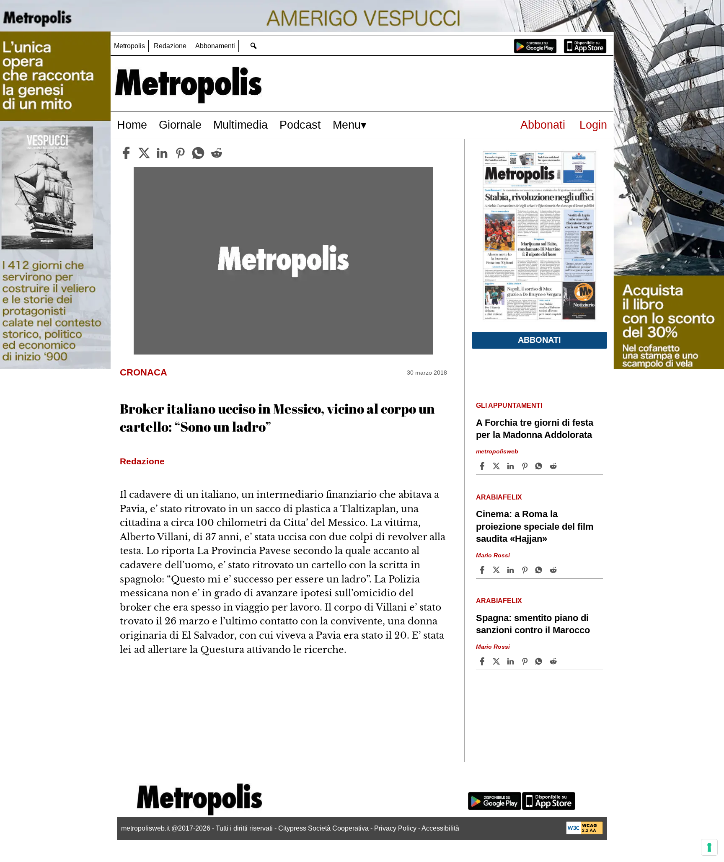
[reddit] (216, 153)
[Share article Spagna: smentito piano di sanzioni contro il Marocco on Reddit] (554, 661)
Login (593, 124)
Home (132, 124)
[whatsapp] (198, 153)
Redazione (170, 45)
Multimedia (240, 124)
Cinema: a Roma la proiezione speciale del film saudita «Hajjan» (535, 526)
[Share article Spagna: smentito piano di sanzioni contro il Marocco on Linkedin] (512, 661)
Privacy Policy (395, 828)
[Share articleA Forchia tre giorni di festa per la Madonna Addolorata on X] (497, 466)
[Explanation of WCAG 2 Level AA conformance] (584, 832)
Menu (347, 124)
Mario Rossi (493, 555)
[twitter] (144, 153)
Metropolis (129, 45)
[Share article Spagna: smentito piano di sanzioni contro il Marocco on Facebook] (483, 661)
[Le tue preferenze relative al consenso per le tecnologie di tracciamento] (709, 847)
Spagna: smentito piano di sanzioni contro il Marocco (533, 624)
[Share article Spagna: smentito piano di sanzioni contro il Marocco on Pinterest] (526, 661)
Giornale (180, 124)
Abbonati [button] (539, 339)
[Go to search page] (253, 45)
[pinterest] (180, 153)
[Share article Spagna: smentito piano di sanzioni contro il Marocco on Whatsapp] (540, 661)
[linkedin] (162, 153)
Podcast (300, 124)
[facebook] (126, 153)
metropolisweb (497, 451)
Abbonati (542, 124)
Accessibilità (440, 828)
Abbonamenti (215, 45)
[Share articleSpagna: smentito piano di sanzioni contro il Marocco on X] (497, 661)
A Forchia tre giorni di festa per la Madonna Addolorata (534, 428)
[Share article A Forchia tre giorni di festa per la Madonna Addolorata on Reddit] (554, 466)
